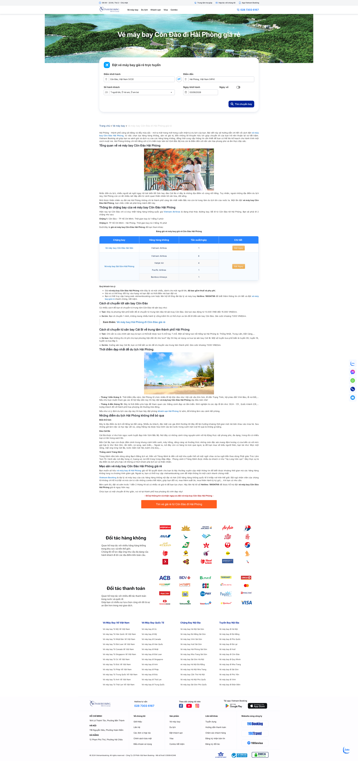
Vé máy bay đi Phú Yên (229, 674)
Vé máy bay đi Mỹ (149, 634)
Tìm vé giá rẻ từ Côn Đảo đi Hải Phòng (179, 504)
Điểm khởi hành (112, 74)
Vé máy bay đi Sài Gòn (229, 669)
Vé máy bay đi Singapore (152, 659)
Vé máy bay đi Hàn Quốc (152, 644)
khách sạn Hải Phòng (168, 411)
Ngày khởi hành (191, 87)
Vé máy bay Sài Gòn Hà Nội (192, 659)
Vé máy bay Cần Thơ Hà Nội (192, 674)
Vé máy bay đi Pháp (150, 669)
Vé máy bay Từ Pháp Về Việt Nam (117, 669)
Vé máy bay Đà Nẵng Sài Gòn (193, 634)
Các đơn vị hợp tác (142, 733)
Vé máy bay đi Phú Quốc (229, 639)
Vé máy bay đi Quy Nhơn (230, 659)
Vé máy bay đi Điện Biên (229, 684)
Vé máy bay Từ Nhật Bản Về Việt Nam (119, 639)
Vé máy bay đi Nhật (150, 649)
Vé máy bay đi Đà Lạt (228, 644)
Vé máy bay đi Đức (150, 674)
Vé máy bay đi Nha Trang (230, 664)
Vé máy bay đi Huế (227, 649)
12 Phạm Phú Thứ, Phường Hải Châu (106, 739)
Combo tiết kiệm (176, 744)
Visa (166, 10)
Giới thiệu (138, 721)
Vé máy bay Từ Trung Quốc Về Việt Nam (120, 674)
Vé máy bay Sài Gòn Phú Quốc (193, 684)
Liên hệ (137, 727)
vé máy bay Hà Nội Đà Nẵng (192, 664)
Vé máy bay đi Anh (150, 664)
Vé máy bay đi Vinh (227, 679)
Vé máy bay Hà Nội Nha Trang (193, 669)
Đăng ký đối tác (212, 744)
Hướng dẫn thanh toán (215, 727)
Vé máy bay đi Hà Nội (228, 629)
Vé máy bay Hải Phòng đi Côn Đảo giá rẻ (141, 322)
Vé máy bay (132, 10)
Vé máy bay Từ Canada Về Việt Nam (118, 649)
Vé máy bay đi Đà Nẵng (229, 634)
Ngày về (223, 87)
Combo (174, 10)
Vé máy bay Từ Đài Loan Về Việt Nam (119, 644)
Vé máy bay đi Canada (151, 639)
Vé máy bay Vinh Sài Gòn (191, 639)
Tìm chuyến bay (243, 104)
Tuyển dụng (210, 721)
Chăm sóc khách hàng (215, 733)
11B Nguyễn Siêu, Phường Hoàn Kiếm (106, 730)
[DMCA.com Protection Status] (260, 755)
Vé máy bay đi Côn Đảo (229, 654)
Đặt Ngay (238, 266)
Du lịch (144, 10)
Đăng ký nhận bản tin (215, 738)
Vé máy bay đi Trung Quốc (153, 684)
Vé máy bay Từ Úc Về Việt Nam (116, 659)
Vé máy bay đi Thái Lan (152, 679)
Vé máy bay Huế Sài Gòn (191, 644)
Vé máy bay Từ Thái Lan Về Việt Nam (118, 684)
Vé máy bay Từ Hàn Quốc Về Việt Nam (119, 634)
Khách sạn (156, 10)
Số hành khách (112, 87)
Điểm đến (188, 74)
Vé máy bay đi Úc (149, 629)
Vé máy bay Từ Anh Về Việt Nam (117, 679)
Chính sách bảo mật (143, 738)
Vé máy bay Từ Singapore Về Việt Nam (119, 654)
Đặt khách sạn (176, 733)
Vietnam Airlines (172, 211)
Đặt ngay (238, 248)
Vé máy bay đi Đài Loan (152, 654)
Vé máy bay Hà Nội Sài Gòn (192, 629)
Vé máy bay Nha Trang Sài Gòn (193, 654)
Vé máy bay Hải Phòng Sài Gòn (193, 649)
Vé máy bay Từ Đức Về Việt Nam (117, 664)
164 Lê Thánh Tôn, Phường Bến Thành (107, 720)
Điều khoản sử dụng (143, 744)
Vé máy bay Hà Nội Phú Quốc (193, 679)
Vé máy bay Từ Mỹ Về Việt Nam (116, 629)
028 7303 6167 (249, 9)
